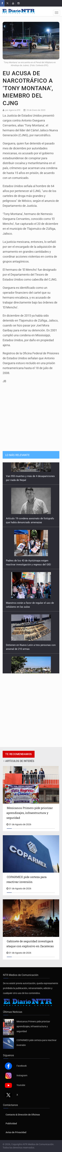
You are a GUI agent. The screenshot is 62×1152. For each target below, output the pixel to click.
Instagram (22, 1071)
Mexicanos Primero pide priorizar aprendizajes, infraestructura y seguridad (33, 1022)
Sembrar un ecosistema (19, 664)
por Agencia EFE (12, 110)
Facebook (22, 1062)
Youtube (21, 1081)
